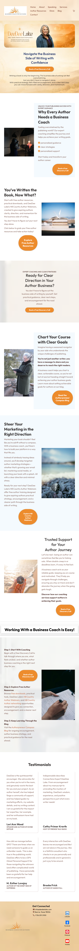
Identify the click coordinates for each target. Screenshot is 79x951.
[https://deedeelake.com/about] (18, 926)
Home (33, 7)
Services (63, 7)
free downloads (18, 693)
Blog (60, 10)
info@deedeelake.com (43, 909)
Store (51, 10)
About (42, 7)
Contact (34, 14)
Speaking (52, 7)
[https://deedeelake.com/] (15, 10)
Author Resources (38, 10)
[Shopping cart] (74, 11)
